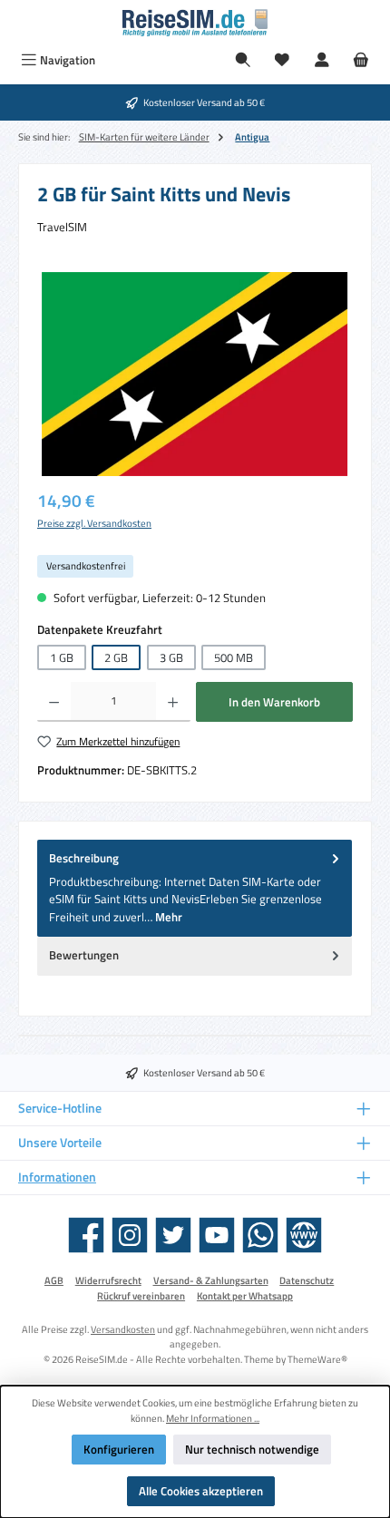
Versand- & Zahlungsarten (210, 1280)
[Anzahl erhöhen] (173, 702)
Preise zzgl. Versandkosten (94, 523)
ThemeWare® (317, 1359)
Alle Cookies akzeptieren (201, 1491)
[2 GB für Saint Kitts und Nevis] (194, 374)
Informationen (57, 1177)
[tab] (194, 888)
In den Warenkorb (274, 702)
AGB (53, 1280)
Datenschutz (306, 1280)
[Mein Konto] (322, 60)
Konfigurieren (118, 1449)
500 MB (233, 657)
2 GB (116, 657)
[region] (195, 374)
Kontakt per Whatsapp (245, 1296)
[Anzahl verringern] (54, 702)
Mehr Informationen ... (212, 1418)
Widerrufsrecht (108, 1280)
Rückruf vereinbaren (141, 1296)
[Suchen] (243, 60)
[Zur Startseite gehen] (195, 22)
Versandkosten (123, 1329)
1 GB (61, 657)
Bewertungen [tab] (84, 955)
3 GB (171, 657)
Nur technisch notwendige (252, 1449)
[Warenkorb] (361, 60)
